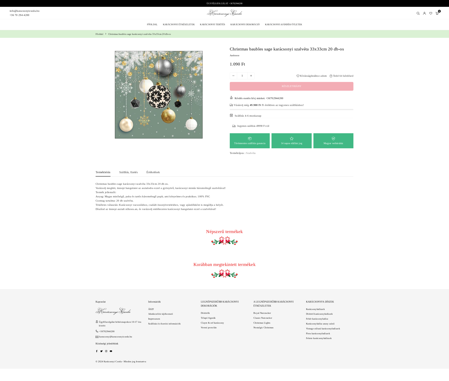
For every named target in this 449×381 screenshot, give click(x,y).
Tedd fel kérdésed (342, 75)
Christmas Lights (261, 322)
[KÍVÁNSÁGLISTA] (431, 13)
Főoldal (152, 24)
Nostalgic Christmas (263, 327)
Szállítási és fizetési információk (164, 323)
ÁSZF (151, 309)
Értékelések (153, 172)
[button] (437, 13)
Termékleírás (103, 172)
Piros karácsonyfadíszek (318, 333)
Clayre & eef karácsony (212, 322)
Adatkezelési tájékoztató (160, 314)
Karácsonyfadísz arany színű (320, 323)
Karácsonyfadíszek (315, 309)
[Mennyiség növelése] (250, 75)
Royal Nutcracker (262, 313)
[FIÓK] (424, 13)
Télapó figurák (208, 318)
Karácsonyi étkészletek (179, 24)
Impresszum (154, 318)
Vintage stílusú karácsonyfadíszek (323, 328)
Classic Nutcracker (262, 318)
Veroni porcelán (209, 327)
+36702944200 (107, 331)
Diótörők (205, 313)
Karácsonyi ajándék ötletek (283, 24)
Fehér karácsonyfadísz (317, 318)
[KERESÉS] (418, 13)
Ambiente (234, 55)
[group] (159, 95)
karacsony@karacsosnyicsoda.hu (115, 336)
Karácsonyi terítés (212, 24)
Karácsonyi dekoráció (245, 24)
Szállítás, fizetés (128, 172)
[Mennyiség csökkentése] (233, 75)
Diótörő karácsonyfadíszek (319, 314)
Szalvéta (251, 153)
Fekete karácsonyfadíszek (319, 338)
